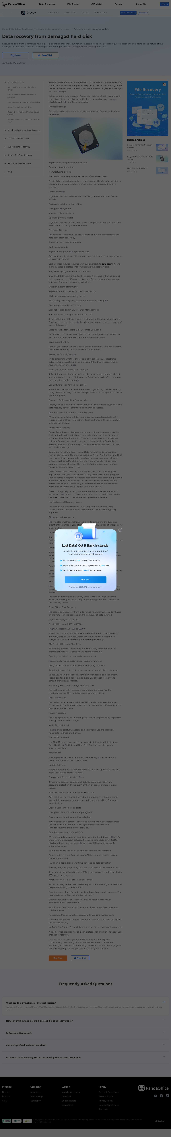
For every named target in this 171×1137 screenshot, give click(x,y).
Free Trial (85, 579)
